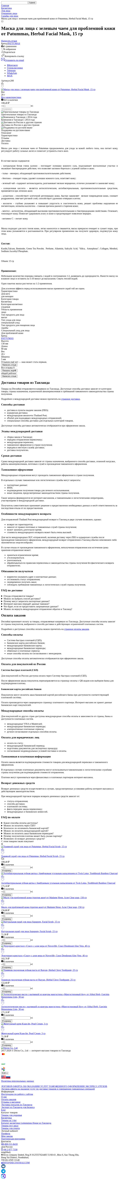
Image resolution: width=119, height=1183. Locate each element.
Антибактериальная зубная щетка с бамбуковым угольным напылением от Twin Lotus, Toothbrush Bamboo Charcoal (58, 883)
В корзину (6, 109)
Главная (5, 5)
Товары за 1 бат (9, 1120)
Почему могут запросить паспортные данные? (27, 601)
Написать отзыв (9, 365)
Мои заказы (7, 1136)
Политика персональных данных (17, 1081)
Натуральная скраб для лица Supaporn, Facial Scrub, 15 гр (29, 931)
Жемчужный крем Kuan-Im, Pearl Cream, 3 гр (23, 1033)
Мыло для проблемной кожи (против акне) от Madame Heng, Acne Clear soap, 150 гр (42, 907)
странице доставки (70, 399)
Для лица (5, 10)
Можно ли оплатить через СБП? (20, 825)
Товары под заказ (9, 1125)
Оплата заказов (8, 1099)
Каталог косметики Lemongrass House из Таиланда (26, 1123)
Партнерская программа (13, 1139)
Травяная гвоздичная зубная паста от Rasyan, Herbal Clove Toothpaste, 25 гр (38, 980)
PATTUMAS (14, 43)
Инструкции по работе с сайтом (17, 1094)
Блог (3, 1110)
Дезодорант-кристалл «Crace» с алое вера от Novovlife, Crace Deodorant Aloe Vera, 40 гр (44, 955)
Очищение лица (9, 13)
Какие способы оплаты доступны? (21, 823)
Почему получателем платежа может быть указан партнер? (33, 836)
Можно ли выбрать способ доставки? (22, 598)
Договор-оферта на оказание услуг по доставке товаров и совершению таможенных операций (48, 1089)
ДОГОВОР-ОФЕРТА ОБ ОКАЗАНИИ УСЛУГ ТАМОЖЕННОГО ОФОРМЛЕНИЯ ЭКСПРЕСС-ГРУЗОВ (54, 1086)
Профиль (5, 1133)
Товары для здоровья (11, 1115)
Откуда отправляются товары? (19, 596)
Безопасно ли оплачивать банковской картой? (26, 828)
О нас (4, 1097)
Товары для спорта (10, 1128)
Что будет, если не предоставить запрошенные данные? (31, 606)
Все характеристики (11, 97)
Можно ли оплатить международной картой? (26, 831)
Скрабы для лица (9, 16)
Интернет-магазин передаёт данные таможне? (26, 604)
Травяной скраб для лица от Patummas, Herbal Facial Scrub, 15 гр (32, 856)
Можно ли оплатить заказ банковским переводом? (29, 833)
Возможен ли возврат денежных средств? (24, 838)
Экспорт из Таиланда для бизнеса (18, 1107)
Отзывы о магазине (10, 1102)
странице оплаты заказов (76, 629)
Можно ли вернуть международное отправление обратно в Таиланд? (38, 609)
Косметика (6, 8)
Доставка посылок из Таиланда (16, 1104)
